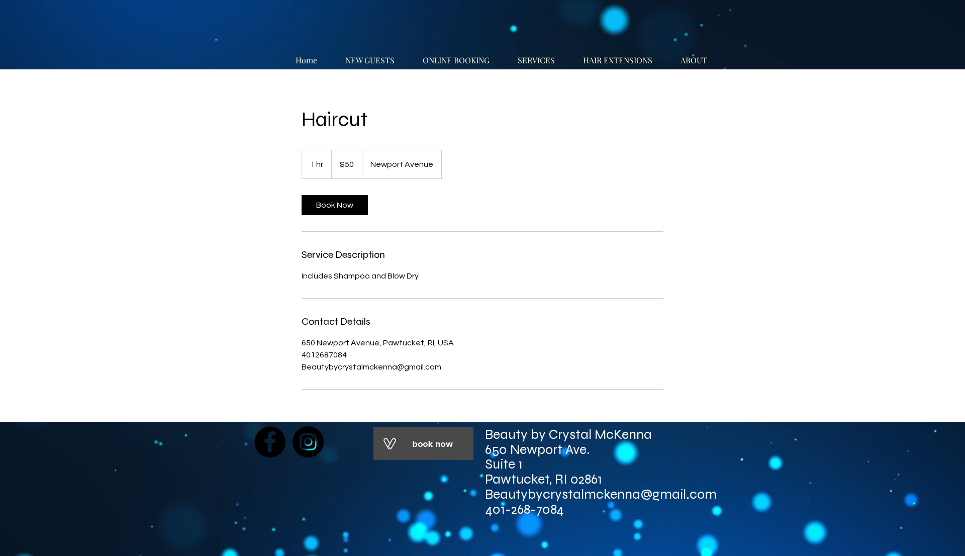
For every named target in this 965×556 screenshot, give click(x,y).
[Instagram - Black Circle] (308, 441)
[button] (698, 55)
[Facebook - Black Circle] (269, 441)
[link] (335, 205)
